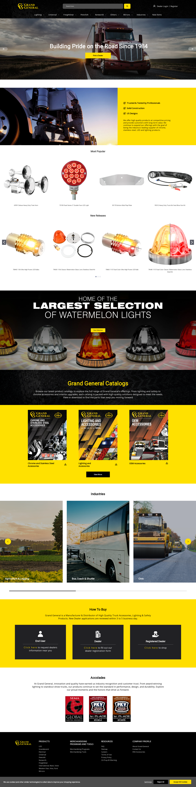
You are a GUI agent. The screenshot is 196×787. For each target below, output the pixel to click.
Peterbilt (85, 14)
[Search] (127, 6)
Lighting (38, 14)
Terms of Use (106, 755)
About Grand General (141, 746)
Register (174, 6)
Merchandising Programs (80, 749)
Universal (52, 14)
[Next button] (188, 542)
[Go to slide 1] (4, 242)
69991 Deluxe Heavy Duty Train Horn (26, 205)
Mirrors (126, 14)
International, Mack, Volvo (49, 766)
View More (98, 474)
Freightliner (68, 14)
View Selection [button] (98, 330)
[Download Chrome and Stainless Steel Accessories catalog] (65, 464)
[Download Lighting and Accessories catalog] (116, 464)
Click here (30, 647)
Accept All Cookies (180, 782)
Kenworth (99, 14)
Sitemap (104, 749)
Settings (148, 782)
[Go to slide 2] (192, 242)
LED (40, 746)
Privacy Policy (106, 757)
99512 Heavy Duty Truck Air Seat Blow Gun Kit (170, 205)
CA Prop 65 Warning (109, 760)
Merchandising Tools (78, 752)
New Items (157, 14)
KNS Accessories (139, 752)
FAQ (102, 746)
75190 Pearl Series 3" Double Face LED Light (74, 205)
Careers (104, 752)
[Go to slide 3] (100, 276)
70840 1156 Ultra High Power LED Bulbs (26, 270)
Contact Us (137, 749)
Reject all (160, 782)
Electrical (42, 752)
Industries (141, 14)
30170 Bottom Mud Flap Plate (122, 205)
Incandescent (44, 749)
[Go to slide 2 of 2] (4, 49)
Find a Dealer (98, 55)
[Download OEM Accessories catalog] (167, 463)
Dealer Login (162, 6)
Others (113, 14)
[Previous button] (8, 542)
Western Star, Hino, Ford (48, 768)
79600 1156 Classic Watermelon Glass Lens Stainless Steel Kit (74, 270)
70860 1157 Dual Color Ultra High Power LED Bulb (122, 270)
